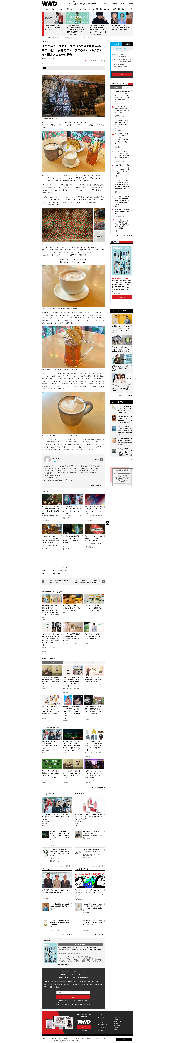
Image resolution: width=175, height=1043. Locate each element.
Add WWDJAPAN (91, 60)
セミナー (122, 3)
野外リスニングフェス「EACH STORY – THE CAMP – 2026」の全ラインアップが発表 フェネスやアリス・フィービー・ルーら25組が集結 (72, 746)
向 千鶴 (76, 898)
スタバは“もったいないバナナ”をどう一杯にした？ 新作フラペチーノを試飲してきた (72, 608)
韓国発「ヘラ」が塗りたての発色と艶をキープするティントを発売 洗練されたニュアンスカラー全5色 (88, 817)
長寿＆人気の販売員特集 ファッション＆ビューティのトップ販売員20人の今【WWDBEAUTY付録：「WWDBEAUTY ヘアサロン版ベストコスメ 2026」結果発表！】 (79, 949)
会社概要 (116, 1023)
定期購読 (114, 3)
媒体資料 (116, 1029)
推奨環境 (116, 1019)
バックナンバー (105, 3)
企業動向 (93, 543)
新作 (53, 58)
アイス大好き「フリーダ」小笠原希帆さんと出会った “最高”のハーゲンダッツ (92, 679)
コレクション (108, 9)
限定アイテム (49, 686)
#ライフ (67, 567)
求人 (114, 9)
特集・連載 (99, 9)
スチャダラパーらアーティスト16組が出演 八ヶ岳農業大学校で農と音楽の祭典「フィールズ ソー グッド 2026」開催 (122, 224)
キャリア (96, 641)
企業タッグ (49, 545)
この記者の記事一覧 (96, 485)
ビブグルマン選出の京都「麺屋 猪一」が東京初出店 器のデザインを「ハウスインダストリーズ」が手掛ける (93, 710)
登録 (122, 74)
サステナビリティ (88, 9)
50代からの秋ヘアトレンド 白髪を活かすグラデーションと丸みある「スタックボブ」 (120, 27)
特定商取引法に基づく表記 (120, 1017)
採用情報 (116, 1027)
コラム (43, 716)
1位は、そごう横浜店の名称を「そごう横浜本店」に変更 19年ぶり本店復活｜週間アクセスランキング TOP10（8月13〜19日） (72, 681)
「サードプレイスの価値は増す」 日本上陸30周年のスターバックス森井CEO (93, 636)
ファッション (46, 9)
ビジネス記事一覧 (65, 934)
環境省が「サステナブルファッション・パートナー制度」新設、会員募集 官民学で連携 (92, 922)
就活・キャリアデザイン (74, 9)
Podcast (85, 895)
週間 (127, 87)
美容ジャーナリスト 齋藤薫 (89, 857)
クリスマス (51, 515)
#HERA (76, 827)
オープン (86, 716)
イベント (87, 515)
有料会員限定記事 (93, 3)
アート (97, 716)
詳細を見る (122, 297)
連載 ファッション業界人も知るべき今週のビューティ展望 (92, 834)
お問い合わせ (117, 1025)
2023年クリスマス (46, 58)
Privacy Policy (86, 1004)
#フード (55, 567)
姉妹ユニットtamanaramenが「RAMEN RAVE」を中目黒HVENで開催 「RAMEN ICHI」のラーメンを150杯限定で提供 (72, 711)
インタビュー (87, 780)
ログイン (131, 3)
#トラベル (61, 567)
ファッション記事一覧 (64, 866)
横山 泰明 (44, 897)
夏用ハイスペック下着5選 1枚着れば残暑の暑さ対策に (122, 211)
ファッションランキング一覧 (124, 235)
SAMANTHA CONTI (89, 546)
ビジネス (62, 9)
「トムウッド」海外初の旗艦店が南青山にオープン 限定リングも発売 (58, 581)
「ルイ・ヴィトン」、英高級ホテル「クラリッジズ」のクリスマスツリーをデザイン (93, 538)
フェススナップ (45, 750)
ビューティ (54, 9)
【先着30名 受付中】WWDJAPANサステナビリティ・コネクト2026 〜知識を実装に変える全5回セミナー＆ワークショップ (76, 30)
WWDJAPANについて (118, 1014)
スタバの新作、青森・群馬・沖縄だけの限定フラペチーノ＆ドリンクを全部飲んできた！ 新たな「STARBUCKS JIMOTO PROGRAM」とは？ (50, 610)
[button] (131, 9)
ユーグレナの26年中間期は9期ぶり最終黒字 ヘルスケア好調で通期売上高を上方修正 (59, 922)
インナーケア (49, 716)
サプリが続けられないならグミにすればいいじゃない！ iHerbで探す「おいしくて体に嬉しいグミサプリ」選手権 (50, 710)
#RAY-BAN (44, 827)
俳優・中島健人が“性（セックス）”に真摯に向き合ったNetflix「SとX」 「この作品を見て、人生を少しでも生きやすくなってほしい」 (98, 30)
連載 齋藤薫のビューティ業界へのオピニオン (92, 855)
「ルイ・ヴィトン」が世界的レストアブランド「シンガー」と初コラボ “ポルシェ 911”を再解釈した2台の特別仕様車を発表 (122, 184)
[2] (99, 236)
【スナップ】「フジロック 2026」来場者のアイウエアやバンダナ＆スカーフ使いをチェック (50, 745)
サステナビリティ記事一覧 (96, 934)
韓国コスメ (80, 821)
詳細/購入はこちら (62, 964)
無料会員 (116, 44)
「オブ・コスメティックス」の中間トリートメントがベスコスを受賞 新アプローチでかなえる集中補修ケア (125, 430)
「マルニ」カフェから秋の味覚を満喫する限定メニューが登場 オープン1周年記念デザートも (50, 680)
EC (42, 895)
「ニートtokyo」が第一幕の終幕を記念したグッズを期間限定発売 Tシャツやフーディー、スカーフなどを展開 (51, 774)
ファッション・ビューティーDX (51, 895)
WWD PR (125, 395)
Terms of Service (63, 1006)
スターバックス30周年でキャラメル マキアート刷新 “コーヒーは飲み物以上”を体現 (93, 608)
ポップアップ (45, 515)
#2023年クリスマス (58, 570)
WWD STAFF (47, 63)
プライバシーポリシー (73, 1000)
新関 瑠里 (85, 837)
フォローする (55, 461)
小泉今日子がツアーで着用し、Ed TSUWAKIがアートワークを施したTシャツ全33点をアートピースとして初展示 (122, 169)
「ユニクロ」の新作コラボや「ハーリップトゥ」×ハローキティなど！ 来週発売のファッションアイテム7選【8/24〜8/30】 (93, 746)
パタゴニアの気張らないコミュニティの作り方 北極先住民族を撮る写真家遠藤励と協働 (88, 581)
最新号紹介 (121, 9)
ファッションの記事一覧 (96, 787)
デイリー (116, 87)
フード (67, 613)
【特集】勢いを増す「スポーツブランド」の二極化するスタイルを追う (53, 27)
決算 (51, 927)
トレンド (50, 647)
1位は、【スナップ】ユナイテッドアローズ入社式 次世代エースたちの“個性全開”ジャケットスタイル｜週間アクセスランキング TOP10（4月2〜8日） (51, 639)
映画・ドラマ (94, 752)
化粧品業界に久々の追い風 (90, 831)
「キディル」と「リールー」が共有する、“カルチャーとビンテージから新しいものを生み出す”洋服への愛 (93, 774)
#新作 (66, 570)
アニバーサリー (66, 643)
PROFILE (97, 459)
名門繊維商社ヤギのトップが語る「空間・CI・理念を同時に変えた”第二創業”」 (121, 368)
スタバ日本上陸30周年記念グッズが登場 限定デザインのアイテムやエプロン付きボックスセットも (71, 637)
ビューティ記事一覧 (98, 866)
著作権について (117, 1021)
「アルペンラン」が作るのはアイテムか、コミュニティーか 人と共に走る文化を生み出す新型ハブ (120, 349)
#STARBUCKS (57, 573)
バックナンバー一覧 (126, 304)
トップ (100, 1014)
